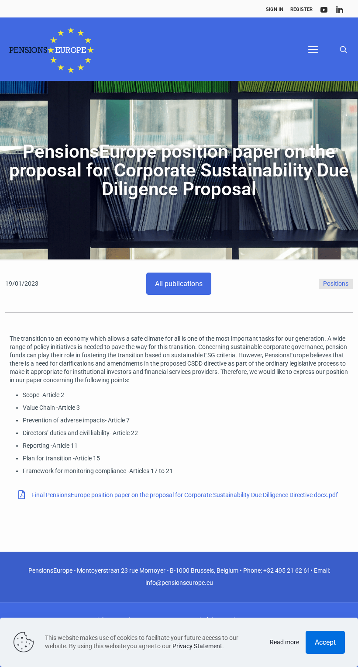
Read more (284, 642)
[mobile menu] (313, 49)
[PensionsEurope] (51, 49)
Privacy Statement (197, 646)
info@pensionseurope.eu (179, 582)
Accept (325, 642)
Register (301, 9)
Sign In (274, 9)
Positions (335, 283)
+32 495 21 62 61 (286, 570)
